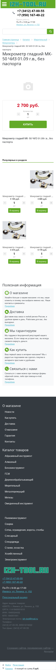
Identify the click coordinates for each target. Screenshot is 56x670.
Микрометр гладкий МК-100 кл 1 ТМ (21, 196)
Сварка (9, 524)
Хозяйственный (13, 553)
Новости (9, 411)
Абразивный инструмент (18, 456)
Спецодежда (12, 541)
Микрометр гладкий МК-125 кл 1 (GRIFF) (23, 247)
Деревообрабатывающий (19, 479)
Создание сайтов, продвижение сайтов (29, 648)
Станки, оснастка (14, 547)
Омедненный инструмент (19, 503)
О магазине (11, 429)
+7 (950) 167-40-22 (30, 15)
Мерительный (12, 485)
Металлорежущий (14, 491)
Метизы (9, 497)
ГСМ (7, 473)
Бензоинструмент (14, 467)
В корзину (14, 210)
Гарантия (10, 435)
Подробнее (10, 306)
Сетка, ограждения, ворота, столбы (24, 529)
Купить (28, 124)
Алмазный (10, 461)
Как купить (10, 417)
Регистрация (18, 664)
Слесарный (11, 535)
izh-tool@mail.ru (30, 618)
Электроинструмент (16, 559)
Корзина (9, 668)
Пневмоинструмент (15, 518)
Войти (8, 664)
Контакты (10, 441)
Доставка (10, 423)
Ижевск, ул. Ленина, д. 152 (28, 24)
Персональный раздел (14, 597)
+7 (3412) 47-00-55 (30, 11)
